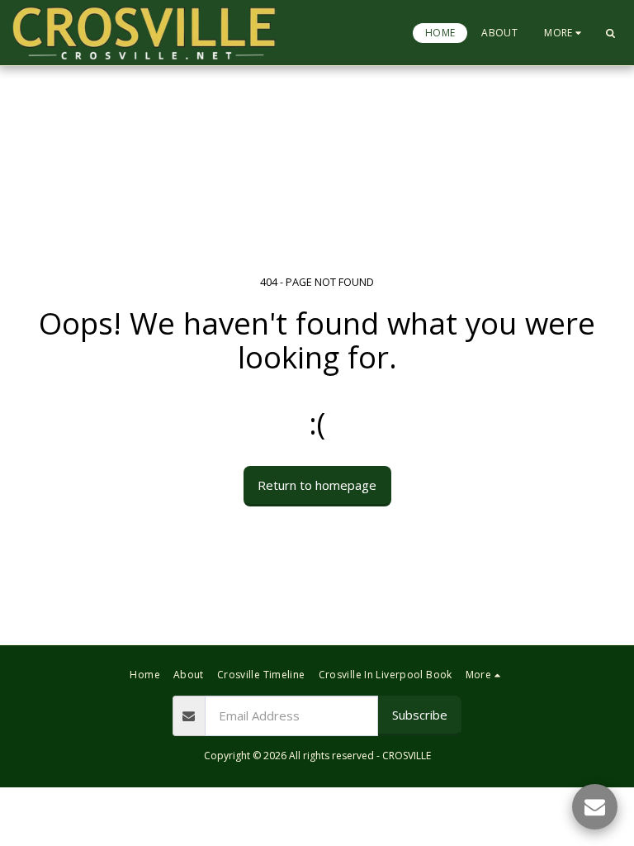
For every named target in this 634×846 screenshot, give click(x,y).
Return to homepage (317, 485)
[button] (610, 33)
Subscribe (419, 714)
